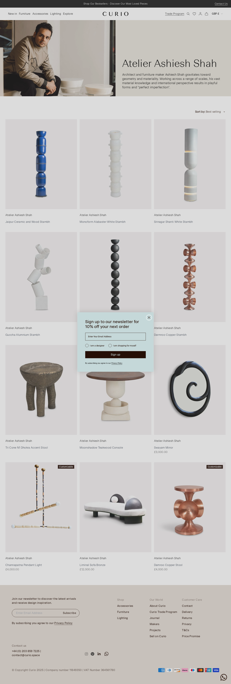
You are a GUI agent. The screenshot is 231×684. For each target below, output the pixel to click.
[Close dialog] (149, 317)
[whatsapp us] (224, 677)
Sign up (115, 354)
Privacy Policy (116, 363)
